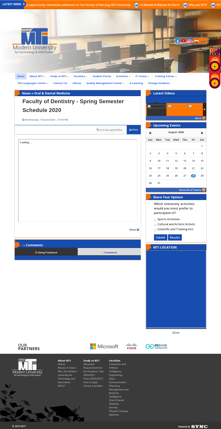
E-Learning (136, 83)
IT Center (142, 76)
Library (77, 83)
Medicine (114, 414)
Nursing (113, 407)
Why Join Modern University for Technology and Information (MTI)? (67, 378)
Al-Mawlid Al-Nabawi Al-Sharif (142, 5)
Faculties (80, 76)
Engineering (115, 375)
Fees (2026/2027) (93, 378)
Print (135, 129)
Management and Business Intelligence (118, 393)
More (198, 118)
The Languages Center (32, 83)
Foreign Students (160, 83)
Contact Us (60, 83)
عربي (204, 41)
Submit (160, 237)
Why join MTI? (180, 5)
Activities (122, 76)
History (61, 364)
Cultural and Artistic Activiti (176, 224)
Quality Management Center (104, 83)
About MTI (36, 76)
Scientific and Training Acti (175, 229)
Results (175, 237)
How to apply (90, 382)
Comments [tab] (110, 252)
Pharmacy (114, 385)
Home (22, 76)
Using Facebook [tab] (47, 252)
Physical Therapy (118, 411)
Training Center (165, 76)
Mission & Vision (67, 367)
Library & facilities (93, 385)
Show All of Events (190, 190)
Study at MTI (58, 76)
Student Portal (102, 76)
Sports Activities (168, 219)
